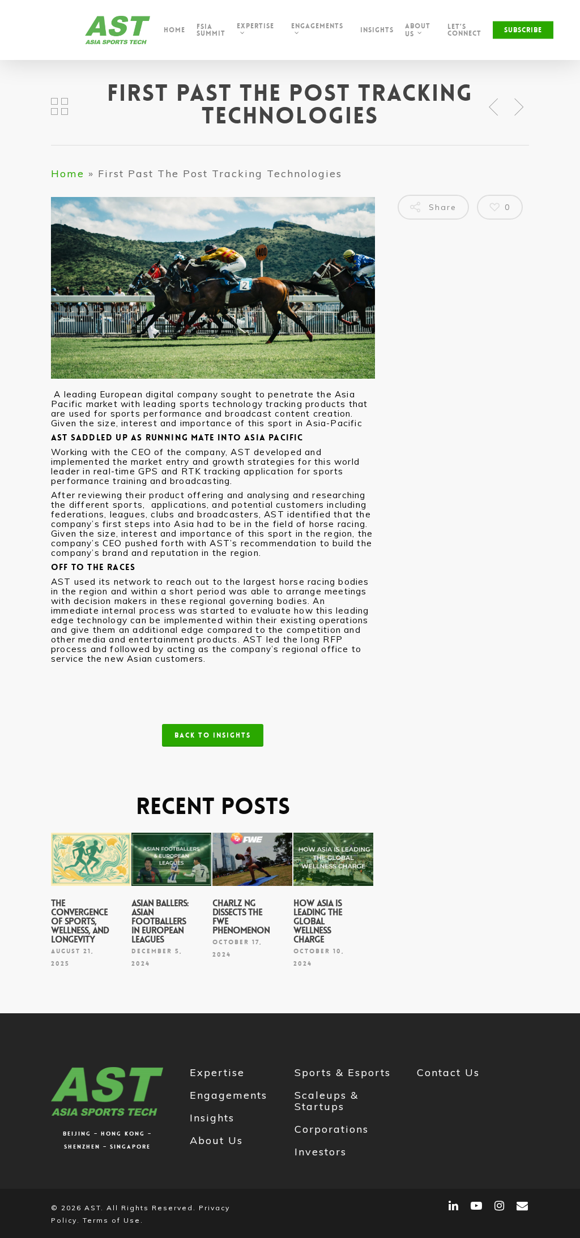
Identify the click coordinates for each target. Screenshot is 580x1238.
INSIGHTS (377, 30)
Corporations (332, 1129)
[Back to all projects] (60, 107)
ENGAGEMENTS (317, 27)
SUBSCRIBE (523, 30)
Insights (212, 1117)
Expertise (217, 1072)
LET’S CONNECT (464, 30)
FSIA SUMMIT (211, 30)
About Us (216, 1140)
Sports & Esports (343, 1072)
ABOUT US (417, 30)
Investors (321, 1151)
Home (174, 30)
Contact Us (448, 1072)
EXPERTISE (255, 27)
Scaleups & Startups (327, 1101)
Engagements (228, 1095)
